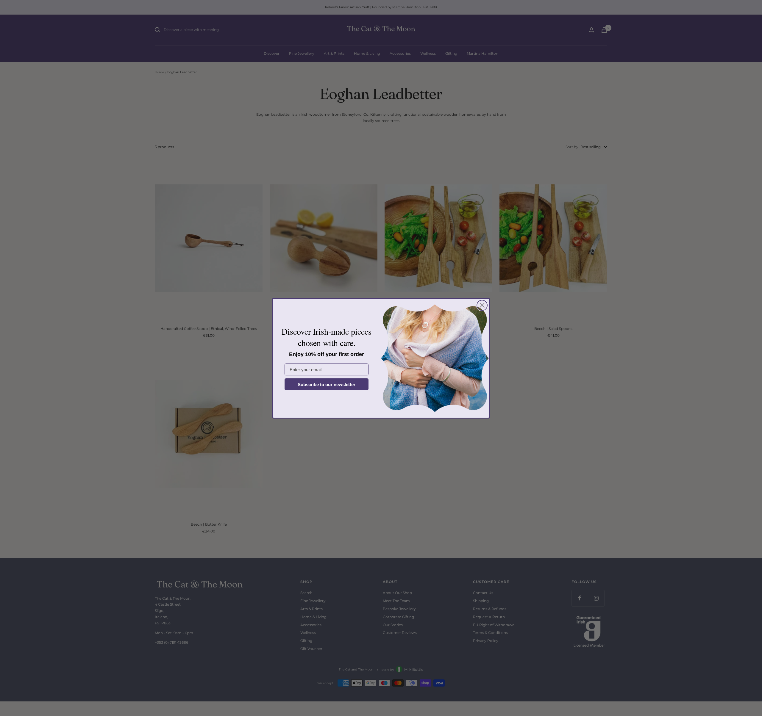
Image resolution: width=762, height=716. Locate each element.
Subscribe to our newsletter (326, 384)
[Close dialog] (482, 305)
